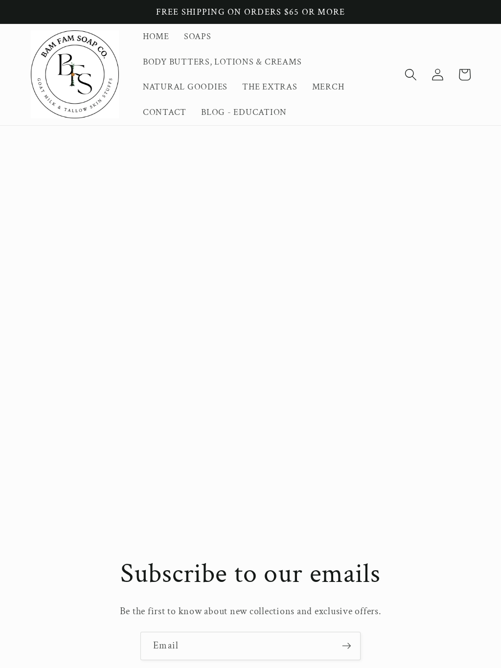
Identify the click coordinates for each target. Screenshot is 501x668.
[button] (410, 74)
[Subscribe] (346, 646)
